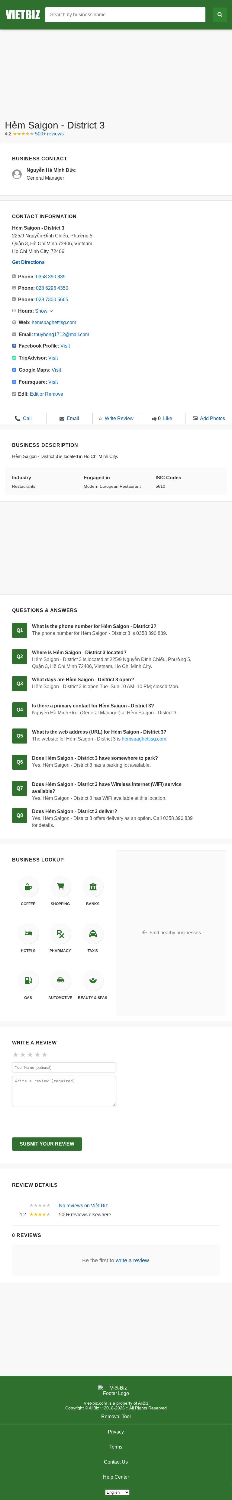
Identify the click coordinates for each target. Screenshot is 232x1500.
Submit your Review (47, 1143)
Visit (65, 345)
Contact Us (116, 1461)
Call (23, 418)
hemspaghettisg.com (54, 322)
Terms (115, 1446)
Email (73, 418)
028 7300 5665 (52, 299)
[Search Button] (220, 15)
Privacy (116, 1431)
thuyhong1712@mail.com (61, 334)
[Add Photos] (195, 418)
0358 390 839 (51, 276)
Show (41, 311)
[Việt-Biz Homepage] (25, 14)
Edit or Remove (46, 394)
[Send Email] (62, 418)
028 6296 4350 (52, 288)
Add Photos (212, 418)
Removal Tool (116, 1416)
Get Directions (28, 262)
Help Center (116, 1477)
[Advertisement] (116, 71)
